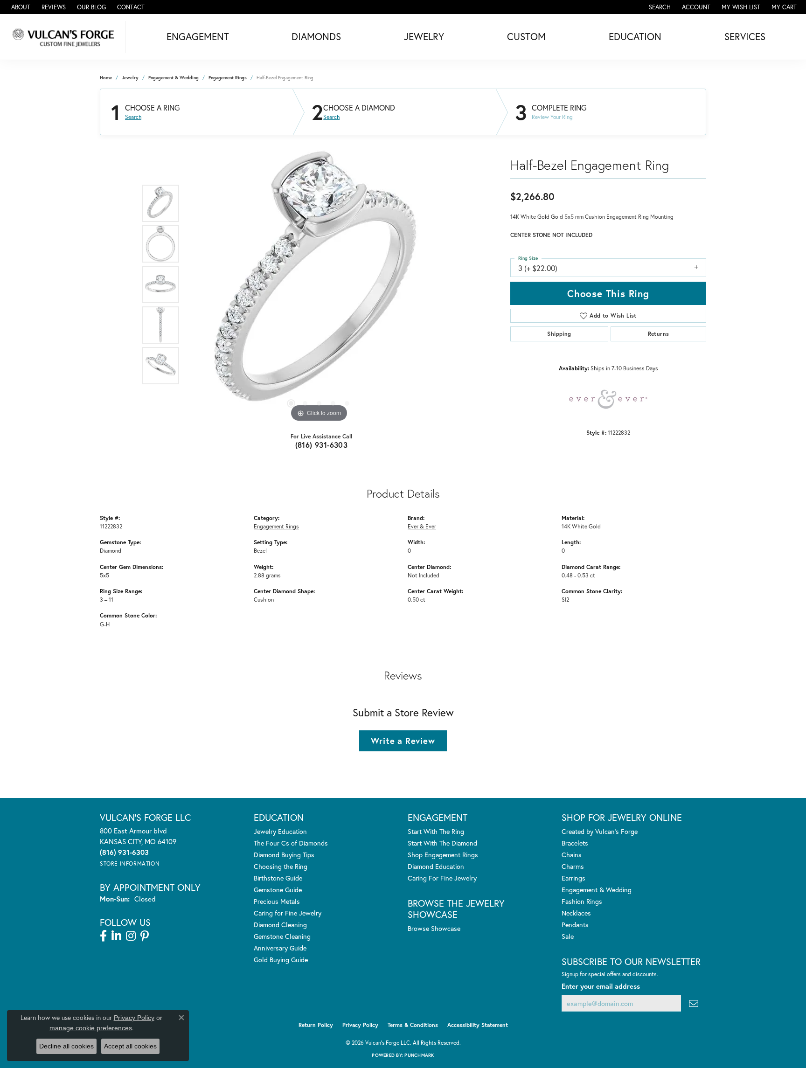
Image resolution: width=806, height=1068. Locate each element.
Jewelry (424, 36)
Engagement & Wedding (173, 78)
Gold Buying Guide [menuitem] (281, 959)
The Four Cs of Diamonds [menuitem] (291, 843)
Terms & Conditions (413, 1024)
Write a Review (403, 740)
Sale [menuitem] (568, 936)
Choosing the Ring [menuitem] (280, 866)
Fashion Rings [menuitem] (582, 901)
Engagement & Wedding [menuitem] (597, 889)
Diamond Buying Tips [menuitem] (284, 854)
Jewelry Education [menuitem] (280, 831)
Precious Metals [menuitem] (277, 901)
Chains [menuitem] (572, 854)
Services (744, 36)
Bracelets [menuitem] (575, 843)
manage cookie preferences (90, 1028)
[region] (319, 284)
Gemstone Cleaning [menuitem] (282, 936)
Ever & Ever (422, 526)
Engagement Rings (227, 78)
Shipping (559, 333)
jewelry (130, 78)
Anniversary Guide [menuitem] (280, 947)
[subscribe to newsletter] (693, 1003)
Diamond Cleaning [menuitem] (280, 924)
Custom (526, 36)
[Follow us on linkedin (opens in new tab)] (116, 936)
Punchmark (419, 1055)
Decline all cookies (66, 1046)
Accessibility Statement (477, 1024)
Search (133, 117)
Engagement (198, 36)
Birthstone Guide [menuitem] (278, 878)
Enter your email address (601, 986)
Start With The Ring (436, 831)
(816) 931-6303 (321, 445)
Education (635, 36)
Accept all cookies (130, 1046)
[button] (659, 7)
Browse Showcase (434, 928)
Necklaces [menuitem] (576, 912)
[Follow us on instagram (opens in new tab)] (131, 936)
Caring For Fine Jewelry (442, 878)
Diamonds (316, 36)
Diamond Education (436, 866)
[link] (19, 7)
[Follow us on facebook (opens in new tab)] (103, 936)
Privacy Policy (360, 1024)
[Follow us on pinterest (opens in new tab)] (144, 936)
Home (106, 78)
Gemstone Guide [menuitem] (278, 889)
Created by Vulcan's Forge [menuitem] (600, 831)
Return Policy (316, 1024)
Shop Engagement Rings (443, 854)
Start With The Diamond (442, 843)
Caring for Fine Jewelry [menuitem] (287, 912)
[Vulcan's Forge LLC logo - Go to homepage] (65, 37)
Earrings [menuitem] (573, 878)
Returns (658, 333)
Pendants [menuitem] (575, 924)
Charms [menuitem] (573, 866)
